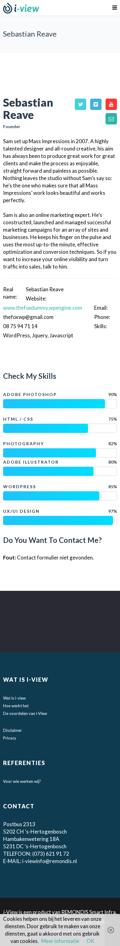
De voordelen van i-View (25, 713)
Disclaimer (12, 730)
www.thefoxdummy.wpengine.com (42, 307)
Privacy (9, 738)
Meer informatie (60, 941)
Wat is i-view (14, 698)
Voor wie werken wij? (22, 781)
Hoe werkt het (16, 705)
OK (90, 941)
